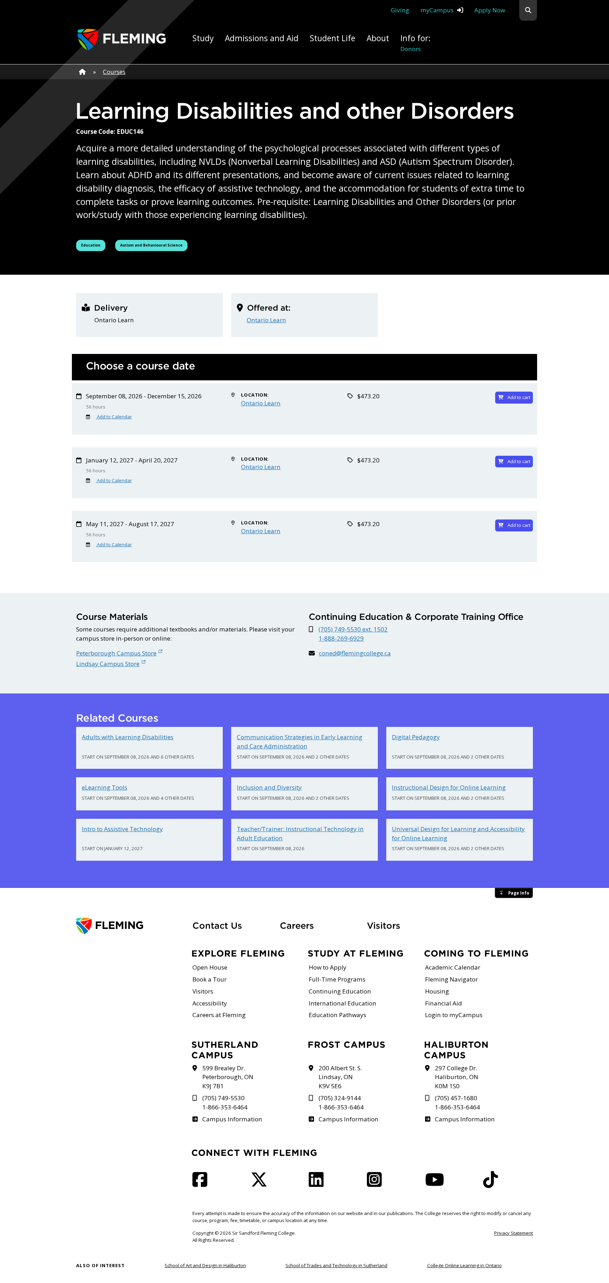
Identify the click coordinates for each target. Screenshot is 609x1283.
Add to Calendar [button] (114, 416)
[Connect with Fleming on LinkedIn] (318, 1183)
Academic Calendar (452, 967)
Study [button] (203, 38)
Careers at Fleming (219, 1015)
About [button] (378, 38)
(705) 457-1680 (456, 1098)
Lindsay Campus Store (108, 664)
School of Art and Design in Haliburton (205, 1265)
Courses (114, 72)
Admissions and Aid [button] (262, 38)
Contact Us (217, 925)
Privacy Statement (513, 1233)
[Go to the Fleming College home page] (130, 926)
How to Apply (327, 967)
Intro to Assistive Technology (122, 829)
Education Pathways (337, 1015)
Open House (209, 967)
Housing (437, 991)
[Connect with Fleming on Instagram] (376, 1183)
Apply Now (489, 10)
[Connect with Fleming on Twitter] (261, 1183)
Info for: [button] (415, 43)
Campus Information (232, 1119)
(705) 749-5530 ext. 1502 (353, 629)
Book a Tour (209, 979)
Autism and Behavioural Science (151, 245)
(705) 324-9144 (340, 1098)
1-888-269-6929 (341, 638)
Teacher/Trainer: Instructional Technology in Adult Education (300, 833)
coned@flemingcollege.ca (355, 653)
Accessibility (209, 1003)
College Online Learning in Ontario (464, 1265)
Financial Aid (443, 1003)
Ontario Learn (266, 320)
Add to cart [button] (519, 397)
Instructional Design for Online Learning (449, 787)
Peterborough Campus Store (116, 653)
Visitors (383, 925)
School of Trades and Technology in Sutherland (336, 1265)
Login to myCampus (453, 1015)
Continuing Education (340, 991)
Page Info (518, 893)
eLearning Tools (104, 787)
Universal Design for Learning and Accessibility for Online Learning (458, 833)
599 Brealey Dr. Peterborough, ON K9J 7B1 (227, 1077)
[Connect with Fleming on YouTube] (436, 1183)
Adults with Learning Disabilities (127, 737)
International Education (342, 1003)
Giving (400, 10)
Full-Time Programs (337, 979)
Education (93, 245)
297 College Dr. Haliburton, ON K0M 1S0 (456, 1077)
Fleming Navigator (451, 979)
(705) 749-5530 (223, 1098)
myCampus (437, 10)
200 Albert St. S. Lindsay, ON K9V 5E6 (340, 1077)
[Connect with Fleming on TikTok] (492, 1183)
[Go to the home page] (122, 39)
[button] (528, 10)
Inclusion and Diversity (269, 787)
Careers (319, 925)
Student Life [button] (332, 38)
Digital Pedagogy (416, 737)
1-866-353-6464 (224, 1107)
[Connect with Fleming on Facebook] (201, 1183)
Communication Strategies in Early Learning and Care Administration (299, 741)
